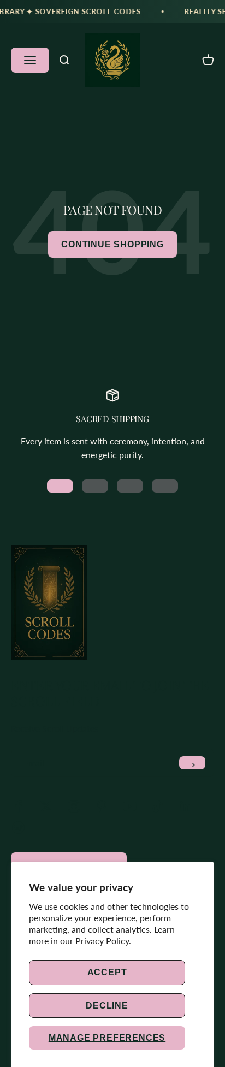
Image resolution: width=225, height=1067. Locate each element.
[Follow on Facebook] (18, 806)
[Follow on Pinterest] (101, 806)
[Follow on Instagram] (74, 806)
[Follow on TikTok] (157, 806)
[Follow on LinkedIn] (185, 806)
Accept (107, 972)
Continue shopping (112, 244)
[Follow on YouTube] (129, 806)
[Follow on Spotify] (18, 827)
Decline (107, 1005)
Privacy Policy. (103, 940)
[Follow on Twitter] (46, 806)
